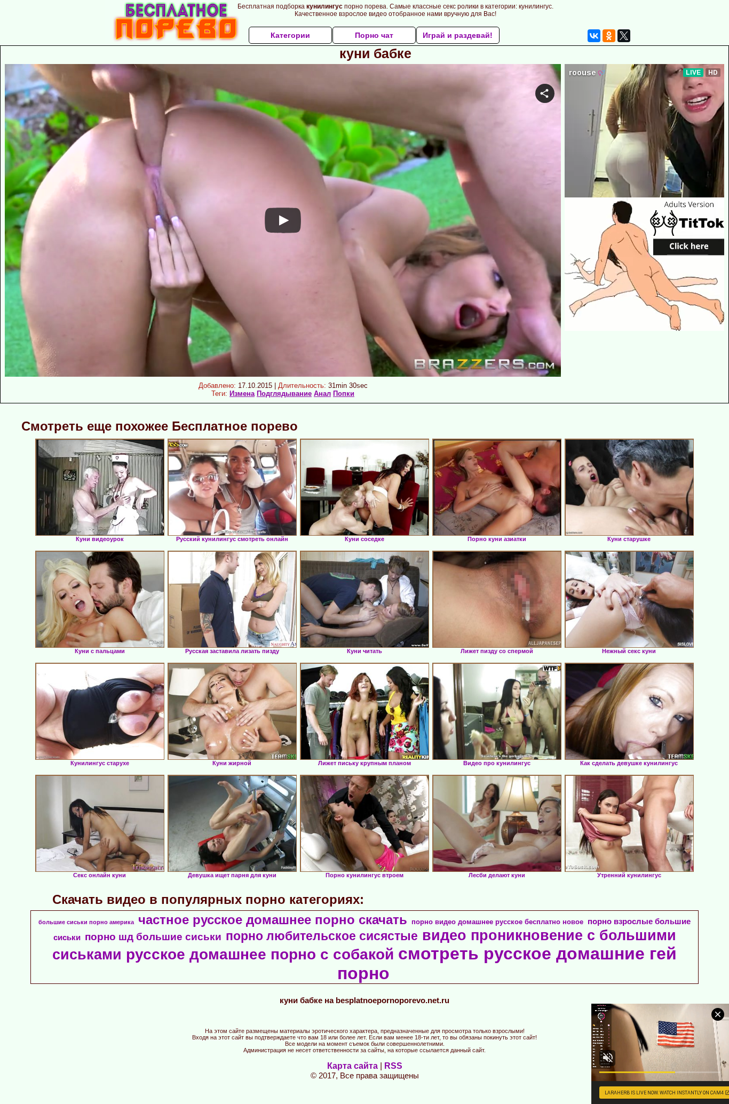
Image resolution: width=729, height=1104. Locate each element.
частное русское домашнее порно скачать (272, 919)
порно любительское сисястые (322, 936)
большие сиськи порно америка (86, 922)
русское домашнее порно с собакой (260, 954)
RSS (393, 1065)
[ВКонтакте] (594, 35)
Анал (322, 394)
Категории (290, 35)
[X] (623, 35)
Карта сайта (352, 1065)
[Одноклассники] (609, 35)
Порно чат (374, 35)
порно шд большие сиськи (153, 936)
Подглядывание (284, 394)
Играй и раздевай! (458, 35)
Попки (343, 394)
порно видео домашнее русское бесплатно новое (497, 922)
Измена (242, 394)
